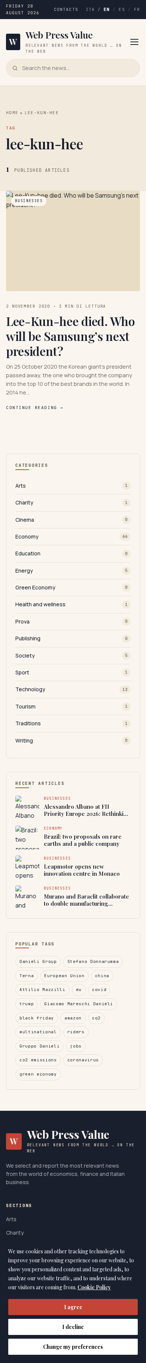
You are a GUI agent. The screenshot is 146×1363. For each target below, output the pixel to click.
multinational (38, 1031)
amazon (73, 1018)
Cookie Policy (94, 1287)
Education (71, 553)
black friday (36, 1018)
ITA (90, 9)
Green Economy (71, 587)
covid (99, 989)
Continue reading (34, 407)
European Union (64, 975)
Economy (71, 536)
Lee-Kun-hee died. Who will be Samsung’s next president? (70, 336)
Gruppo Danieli (39, 1046)
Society (71, 655)
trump (26, 1003)
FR (137, 9)
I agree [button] (73, 1307)
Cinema (71, 519)
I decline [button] (73, 1326)
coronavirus (83, 1059)
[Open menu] (134, 42)
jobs (76, 1046)
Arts (71, 485)
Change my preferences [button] (73, 1346)
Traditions (71, 723)
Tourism (71, 706)
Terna (26, 975)
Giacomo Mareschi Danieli (78, 1003)
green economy (38, 1074)
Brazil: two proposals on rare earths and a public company (83, 840)
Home (12, 112)
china (102, 975)
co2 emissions (38, 1059)
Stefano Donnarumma (93, 961)
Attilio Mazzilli (42, 989)
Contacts (66, 9)
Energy (71, 570)
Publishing (71, 638)
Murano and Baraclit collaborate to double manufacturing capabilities (86, 900)
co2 (96, 1018)
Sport (71, 672)
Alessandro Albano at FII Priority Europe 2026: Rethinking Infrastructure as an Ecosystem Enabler (87, 810)
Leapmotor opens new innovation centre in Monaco (82, 870)
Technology (71, 689)
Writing (71, 740)
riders (76, 1031)
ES (122, 9)
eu (79, 989)
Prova (71, 621)
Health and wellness (71, 604)
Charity (71, 502)
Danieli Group (38, 961)
